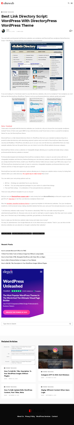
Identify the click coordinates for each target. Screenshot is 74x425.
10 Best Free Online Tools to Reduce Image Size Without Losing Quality (22, 254)
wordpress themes (39, 233)
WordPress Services (43, 416)
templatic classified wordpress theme (18, 203)
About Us (20, 416)
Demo (3, 126)
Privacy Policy (30, 416)
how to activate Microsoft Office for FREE (13, 251)
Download (9, 126)
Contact (55, 416)
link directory (7, 233)
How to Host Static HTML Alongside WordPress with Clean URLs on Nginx (23, 257)
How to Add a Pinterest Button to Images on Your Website (18, 260)
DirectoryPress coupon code (20, 196)
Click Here (12, 199)
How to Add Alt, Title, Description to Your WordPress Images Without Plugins (24, 263)
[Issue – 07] (37, 410)
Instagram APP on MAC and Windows (55, 375)
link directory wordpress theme (22, 233)
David (7, 30)
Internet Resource (8, 12)
